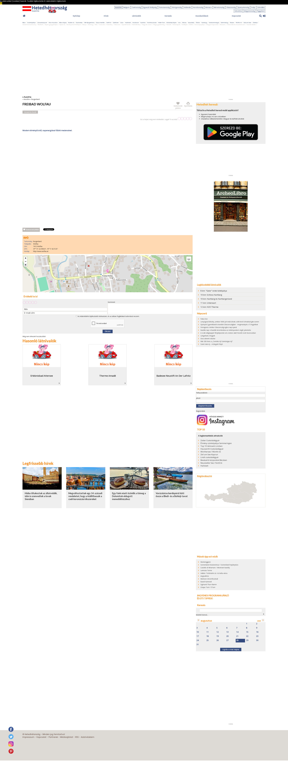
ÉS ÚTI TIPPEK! (205, 598)
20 (227, 636)
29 (247, 640)
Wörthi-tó (239, 23)
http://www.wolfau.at (40, 251)
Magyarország (249, 11)
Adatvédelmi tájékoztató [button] (56, 1)
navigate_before (198, 620)
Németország (219, 7)
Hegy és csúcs (147, 25)
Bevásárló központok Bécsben (213, 460)
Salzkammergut (214, 23)
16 (257, 632)
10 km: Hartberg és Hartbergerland (216, 299)
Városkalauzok (42, 23)
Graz (121, 23)
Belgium (126, 7)
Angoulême (204, 576)
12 (217, 632)
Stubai (232, 23)
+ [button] (25, 258)
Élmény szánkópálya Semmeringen (216, 443)
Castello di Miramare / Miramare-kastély (215, 568)
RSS (77, 737)
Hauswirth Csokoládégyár (212, 449)
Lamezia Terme (206, 570)
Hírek (106, 16)
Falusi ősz (204, 319)
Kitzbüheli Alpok (171, 23)
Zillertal (255, 23)
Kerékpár (185, 25)
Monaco (208, 7)
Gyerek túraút (126, 25)
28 (237, 640)
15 (247, 632)
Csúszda (102, 25)
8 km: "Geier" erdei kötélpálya (213, 290)
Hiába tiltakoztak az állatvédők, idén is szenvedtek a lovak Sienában (41, 496)
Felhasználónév (201, 393)
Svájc (253, 7)
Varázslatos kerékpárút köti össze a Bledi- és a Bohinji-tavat (172, 494)
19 (217, 636)
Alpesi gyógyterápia (51, 25)
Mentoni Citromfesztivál (209, 579)
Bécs (24, 23)
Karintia (143, 23)
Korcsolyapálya (200, 25)
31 (198, 644)
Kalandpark (176, 25)
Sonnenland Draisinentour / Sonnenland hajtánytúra (219, 565)
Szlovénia (238, 11)
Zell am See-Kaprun (209, 454)
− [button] (25, 261)
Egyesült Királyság (150, 7)
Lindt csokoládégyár (209, 457)
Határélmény (136, 25)
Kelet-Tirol (161, 23)
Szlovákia (260, 7)
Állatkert (40, 25)
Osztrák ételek (251, 25)
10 (198, 632)
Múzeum (222, 25)
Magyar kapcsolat (212, 25)
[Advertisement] (108, 156)
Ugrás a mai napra (230, 649)
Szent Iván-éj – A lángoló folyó (211, 344)
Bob (96, 25)
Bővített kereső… (202, 615)
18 (207, 636)
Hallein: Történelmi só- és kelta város (213, 573)
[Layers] (188, 258)
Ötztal (198, 23)
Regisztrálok (200, 411)
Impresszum (28, 737)
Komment (111, 302)
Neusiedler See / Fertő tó (211, 463)
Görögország (177, 7)
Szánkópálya (31, 23)
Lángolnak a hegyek (207, 336)
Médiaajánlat (66, 737)
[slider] (185, 118)
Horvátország (198, 7)
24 (198, 640)
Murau (184, 23)
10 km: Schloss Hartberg (211, 294)
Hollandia (187, 7)
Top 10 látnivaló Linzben (211, 446)
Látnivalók (136, 16)
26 (217, 640)
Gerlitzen (116, 23)
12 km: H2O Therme (209, 307)
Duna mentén (100, 23)
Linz (179, 23)
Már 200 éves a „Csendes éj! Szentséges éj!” (216, 341)
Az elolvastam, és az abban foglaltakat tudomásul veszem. (108, 316)
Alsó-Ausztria (53, 23)
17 (198, 636)
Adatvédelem (87, 737)
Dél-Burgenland (89, 23)
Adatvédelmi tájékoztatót (89, 316)
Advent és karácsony (29, 25)
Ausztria (118, 7)
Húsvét (168, 25)
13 (227, 632)
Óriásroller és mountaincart (236, 25)
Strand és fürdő (30, 112)
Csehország (136, 7)
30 (257, 640)
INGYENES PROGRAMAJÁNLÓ (213, 595)
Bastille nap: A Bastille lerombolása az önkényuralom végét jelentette (225, 330)
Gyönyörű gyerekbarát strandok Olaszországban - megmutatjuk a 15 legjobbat (229, 324)
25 (207, 640)
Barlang (90, 25)
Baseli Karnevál (206, 582)
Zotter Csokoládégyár (210, 440)
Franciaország (164, 7)
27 (227, 640)
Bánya (84, 25)
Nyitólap (76, 16)
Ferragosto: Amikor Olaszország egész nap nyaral (218, 327)
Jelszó (198, 398)
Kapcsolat (236, 16)
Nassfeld (191, 23)
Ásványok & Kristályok (74, 25)
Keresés (168, 16)
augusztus (206, 620)
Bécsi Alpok (62, 23)
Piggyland (260, 11)
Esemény (109, 25)
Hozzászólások (201, 16)
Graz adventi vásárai (207, 338)
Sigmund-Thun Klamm (208, 584)
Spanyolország (243, 7)
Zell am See (247, 23)
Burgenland (35, 99)
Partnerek (53, 737)
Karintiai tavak (151, 23)
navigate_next (263, 614)
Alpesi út (62, 25)
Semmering (224, 23)
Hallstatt (128, 23)
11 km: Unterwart (208, 303)
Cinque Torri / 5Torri (207, 587)
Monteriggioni (205, 562)
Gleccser (117, 25)
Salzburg (204, 23)
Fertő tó (108, 23)
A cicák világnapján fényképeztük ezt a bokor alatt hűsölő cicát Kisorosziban (228, 333)
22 (247, 636)
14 (237, 632)
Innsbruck (136, 23)
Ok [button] (1, 3)
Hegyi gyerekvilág (159, 25)
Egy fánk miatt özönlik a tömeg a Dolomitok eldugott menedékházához (129, 496)
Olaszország (231, 7)
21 (237, 636)
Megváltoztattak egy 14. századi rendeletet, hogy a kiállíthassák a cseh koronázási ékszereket (85, 496)
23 (257, 636)
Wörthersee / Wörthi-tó (210, 452)
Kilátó (191, 25)
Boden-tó (71, 23)
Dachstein (79, 23)
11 (207, 632)
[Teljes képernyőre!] (25, 265)
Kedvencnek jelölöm (32, 230)
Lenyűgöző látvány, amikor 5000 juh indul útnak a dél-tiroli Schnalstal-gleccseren (229, 322)
